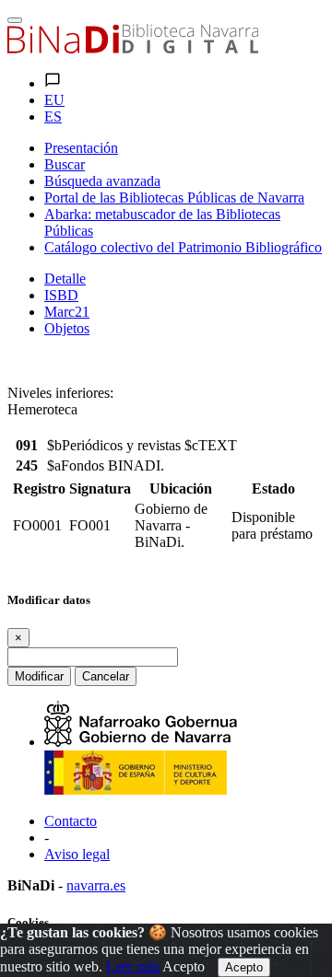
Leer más (133, 966)
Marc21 (66, 312)
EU (54, 100)
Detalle (65, 278)
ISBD (61, 295)
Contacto (70, 821)
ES (53, 116)
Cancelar (105, 676)
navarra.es (95, 885)
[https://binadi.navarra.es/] (132, 48)
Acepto (183, 966)
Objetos (66, 328)
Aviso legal (77, 854)
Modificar (39, 676)
